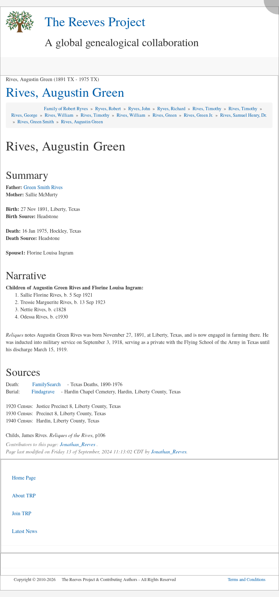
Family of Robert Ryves (66, 108)
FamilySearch (46, 384)
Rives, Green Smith (36, 122)
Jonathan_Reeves (77, 444)
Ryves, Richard (171, 108)
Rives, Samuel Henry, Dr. (243, 115)
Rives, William (59, 115)
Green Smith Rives (43, 187)
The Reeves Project (95, 21)
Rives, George (25, 115)
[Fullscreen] (273, 5)
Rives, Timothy (207, 108)
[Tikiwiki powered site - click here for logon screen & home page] (17, 21)
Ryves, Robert (108, 108)
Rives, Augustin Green (65, 91)
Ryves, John (139, 108)
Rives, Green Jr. (199, 115)
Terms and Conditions (247, 579)
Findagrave (43, 391)
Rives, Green (165, 115)
